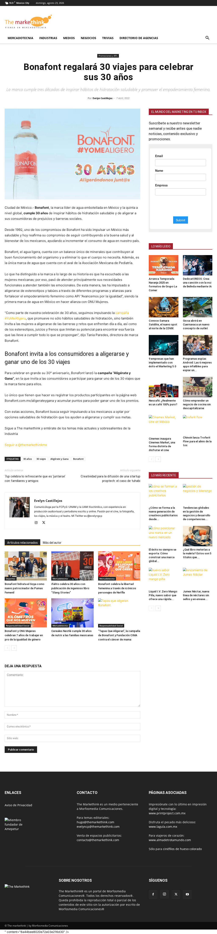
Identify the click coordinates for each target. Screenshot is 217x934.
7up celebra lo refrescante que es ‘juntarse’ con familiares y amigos (35, 478)
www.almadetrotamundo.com (170, 840)
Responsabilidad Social (17, 625)
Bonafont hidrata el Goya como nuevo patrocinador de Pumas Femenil (24, 588)
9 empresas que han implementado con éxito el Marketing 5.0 (162, 362)
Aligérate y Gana (59, 458)
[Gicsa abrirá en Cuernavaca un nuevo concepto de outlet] (198, 307)
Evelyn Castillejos (102, 98)
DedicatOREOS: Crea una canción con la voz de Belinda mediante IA (197, 282)
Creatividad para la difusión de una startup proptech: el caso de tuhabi (110, 478)
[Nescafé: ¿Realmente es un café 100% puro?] (163, 387)
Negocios (88, 38)
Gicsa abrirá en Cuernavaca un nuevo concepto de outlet (196, 324)
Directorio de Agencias (139, 38)
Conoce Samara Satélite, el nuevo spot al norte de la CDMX (163, 324)
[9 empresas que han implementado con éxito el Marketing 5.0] (163, 345)
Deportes (10, 578)
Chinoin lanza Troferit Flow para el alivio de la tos (197, 441)
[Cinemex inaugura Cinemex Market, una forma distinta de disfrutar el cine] (163, 425)
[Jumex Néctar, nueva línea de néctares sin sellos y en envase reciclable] (198, 578)
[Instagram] (37, 522)
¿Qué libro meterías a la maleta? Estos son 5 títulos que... (197, 553)
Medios (69, 38)
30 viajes (41, 458)
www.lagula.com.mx (163, 827)
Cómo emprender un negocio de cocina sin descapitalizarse (197, 404)
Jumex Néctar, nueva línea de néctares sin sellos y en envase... (196, 595)
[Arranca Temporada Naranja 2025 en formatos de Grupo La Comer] (163, 265)
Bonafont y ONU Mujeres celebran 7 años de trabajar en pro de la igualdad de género (24, 635)
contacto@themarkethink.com (98, 840)
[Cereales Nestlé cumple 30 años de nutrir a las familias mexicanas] (72, 612)
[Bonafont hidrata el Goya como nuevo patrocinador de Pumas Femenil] (26, 566)
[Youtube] (187, 894)
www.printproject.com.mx (167, 813)
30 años (27, 458)
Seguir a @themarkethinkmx (26, 445)
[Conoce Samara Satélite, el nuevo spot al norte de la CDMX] (163, 307)
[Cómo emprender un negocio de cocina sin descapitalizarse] (198, 387)
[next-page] (14, 648)
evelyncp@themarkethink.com (98, 827)
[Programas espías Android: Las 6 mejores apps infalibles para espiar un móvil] (198, 345)
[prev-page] (7, 648)
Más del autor (52, 542)
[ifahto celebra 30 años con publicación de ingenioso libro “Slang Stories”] (72, 566)
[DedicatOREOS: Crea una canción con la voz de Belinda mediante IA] (198, 265)
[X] (45, 522)
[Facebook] (153, 894)
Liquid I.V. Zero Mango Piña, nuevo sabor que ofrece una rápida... (163, 595)
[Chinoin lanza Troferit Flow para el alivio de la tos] (198, 424)
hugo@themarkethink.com (95, 822)
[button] (207, 38)
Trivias (108, 38)
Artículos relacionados (22, 542)
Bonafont (78, 458)
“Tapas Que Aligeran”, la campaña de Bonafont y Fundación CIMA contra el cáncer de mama (119, 635)
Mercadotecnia (20, 38)
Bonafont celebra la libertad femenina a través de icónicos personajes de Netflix (117, 588)
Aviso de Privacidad (18, 805)
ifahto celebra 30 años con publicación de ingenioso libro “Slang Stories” (70, 588)
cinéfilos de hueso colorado (182, 849)
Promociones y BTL (108, 55)
